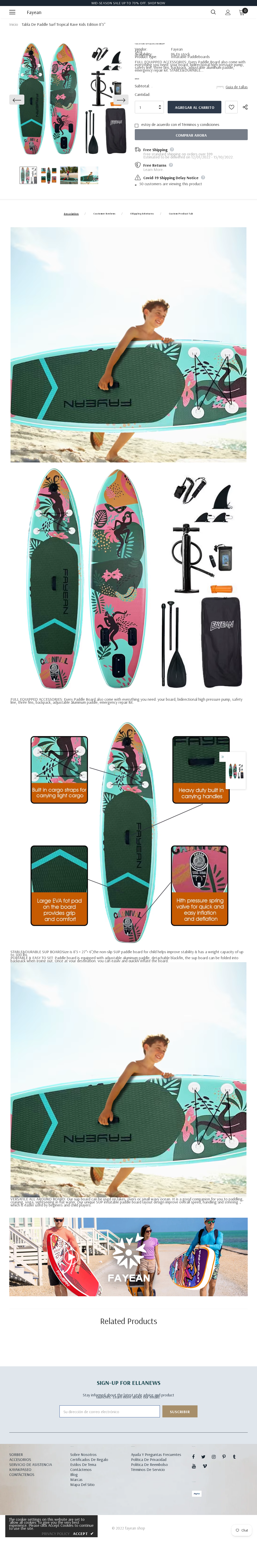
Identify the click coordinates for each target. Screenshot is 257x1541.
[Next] (120, 100)
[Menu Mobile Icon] (12, 12)
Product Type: (146, 57)
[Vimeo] (207, 1465)
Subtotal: (142, 86)
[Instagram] (216, 1456)
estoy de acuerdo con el (161, 124)
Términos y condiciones (200, 124)
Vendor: (141, 49)
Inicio (13, 24)
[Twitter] (205, 1456)
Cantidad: (142, 94)
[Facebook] (196, 1456)
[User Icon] (228, 12)
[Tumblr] (237, 1456)
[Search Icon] (213, 12)
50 (141, 184)
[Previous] (16, 100)
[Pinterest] (226, 1456)
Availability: (144, 54)
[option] (68, 99)
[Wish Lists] (231, 107)
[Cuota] (247, 107)
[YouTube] (196, 1465)
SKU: (139, 52)
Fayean (33, 12)
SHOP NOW (157, 3)
